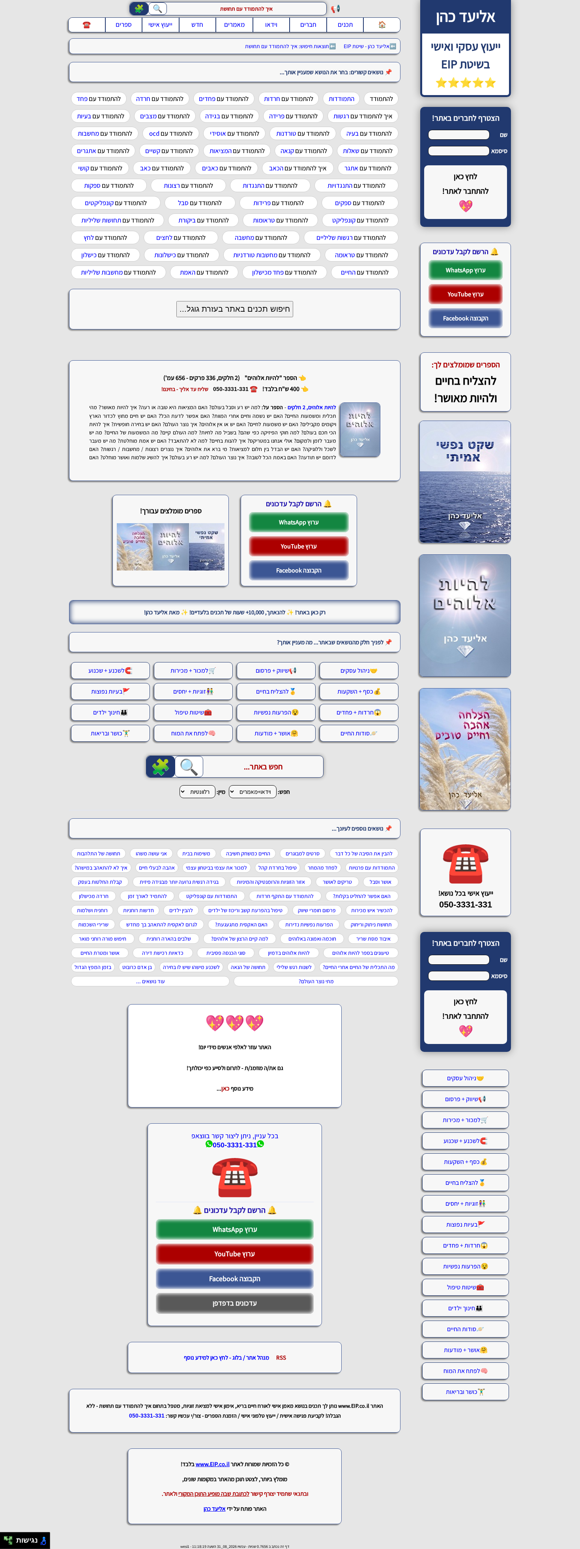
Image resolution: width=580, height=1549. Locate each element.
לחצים (181, 237)
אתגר (367, 168)
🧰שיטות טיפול (465, 1287)
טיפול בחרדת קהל (277, 867)
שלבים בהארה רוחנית (168, 938)
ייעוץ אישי (160, 24)
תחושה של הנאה (248, 967)
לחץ (105, 237)
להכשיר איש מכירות (372, 910)
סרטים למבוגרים (303, 853)
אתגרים (103, 150)
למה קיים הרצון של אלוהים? (239, 938)
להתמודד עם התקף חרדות (285, 896)
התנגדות (270, 185)
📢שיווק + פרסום (465, 1099)
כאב (162, 168)
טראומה (361, 255)
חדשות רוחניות (138, 910)
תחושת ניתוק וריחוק (371, 924)
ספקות (109, 185)
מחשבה (261, 237)
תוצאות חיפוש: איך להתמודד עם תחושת (287, 46)
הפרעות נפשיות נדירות (309, 924)
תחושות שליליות (117, 220)
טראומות (280, 220)
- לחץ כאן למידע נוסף (226, 1357)
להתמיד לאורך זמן (147, 896)
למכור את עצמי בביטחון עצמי (216, 867)
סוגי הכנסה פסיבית (225, 952)
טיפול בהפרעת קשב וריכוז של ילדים (245, 910)
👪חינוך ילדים (465, 1308)
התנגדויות (356, 185)
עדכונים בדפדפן (235, 1303)
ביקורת (203, 220)
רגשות (363, 116)
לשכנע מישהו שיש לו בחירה (191, 967)
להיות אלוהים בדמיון (289, 952)
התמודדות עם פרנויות (372, 867)
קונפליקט (360, 220)
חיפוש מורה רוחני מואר (102, 938)
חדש (197, 24)
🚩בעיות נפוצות (465, 1224)
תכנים (345, 24)
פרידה (293, 116)
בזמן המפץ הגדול (93, 967)
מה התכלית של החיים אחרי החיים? (359, 967)
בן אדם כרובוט (137, 967)
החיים (365, 272)
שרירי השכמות (93, 924)
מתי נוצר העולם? (316, 981)
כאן (225, 1088)
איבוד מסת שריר (373, 938)
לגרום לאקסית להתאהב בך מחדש (161, 924)
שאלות (368, 150)
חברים (308, 24)
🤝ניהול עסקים (465, 1078)
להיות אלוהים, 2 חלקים (312, 407)
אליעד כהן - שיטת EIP (366, 46)
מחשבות (105, 133)
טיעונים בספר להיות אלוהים (360, 952)
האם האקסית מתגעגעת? (241, 924)
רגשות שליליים (351, 237)
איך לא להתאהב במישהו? (101, 867)
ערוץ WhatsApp (466, 270)
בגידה (229, 116)
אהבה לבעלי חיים (157, 867)
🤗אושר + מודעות (466, 1350)
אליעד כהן (215, 1508)
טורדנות (302, 133)
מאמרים (234, 24)
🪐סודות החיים (465, 1329)
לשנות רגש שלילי (294, 967)
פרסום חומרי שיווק (317, 910)
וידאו (271, 24)
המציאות (237, 150)
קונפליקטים (116, 202)
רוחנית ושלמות (92, 910)
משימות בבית (196, 853)
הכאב (298, 168)
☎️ (86, 24)
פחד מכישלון (284, 272)
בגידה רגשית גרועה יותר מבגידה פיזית (179, 881)
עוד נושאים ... (150, 981)
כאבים (226, 168)
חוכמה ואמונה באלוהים (312, 938)
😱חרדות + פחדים (465, 1245)
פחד (99, 98)
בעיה (369, 133)
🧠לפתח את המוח (465, 1371)
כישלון (105, 255)
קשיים (169, 150)
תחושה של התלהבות (98, 853)
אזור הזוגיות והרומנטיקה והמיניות (271, 881)
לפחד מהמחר (322, 867)
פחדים (224, 98)
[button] (6, 1538)
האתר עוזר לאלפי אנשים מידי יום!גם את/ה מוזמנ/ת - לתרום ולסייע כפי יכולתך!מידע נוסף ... (235, 1052)
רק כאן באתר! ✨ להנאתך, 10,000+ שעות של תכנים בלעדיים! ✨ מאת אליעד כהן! (235, 612)
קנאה (304, 150)
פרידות (278, 202)
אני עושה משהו (151, 853)
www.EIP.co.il (213, 1464)
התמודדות (341, 98)
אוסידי (234, 133)
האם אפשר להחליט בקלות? (362, 896)
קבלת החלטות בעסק (100, 881)
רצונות (188, 185)
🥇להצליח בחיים (465, 1183)
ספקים (360, 202)
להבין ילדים (181, 910)
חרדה (159, 98)
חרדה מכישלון (94, 896)
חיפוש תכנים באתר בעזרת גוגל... (235, 309)
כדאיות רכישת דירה (162, 952)
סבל (200, 202)
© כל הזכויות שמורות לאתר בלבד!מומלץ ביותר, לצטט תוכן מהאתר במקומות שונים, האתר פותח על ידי (235, 1486)
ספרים (124, 24)
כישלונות (181, 255)
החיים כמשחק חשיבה (248, 853)
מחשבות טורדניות (272, 255)
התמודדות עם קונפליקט (211, 896)
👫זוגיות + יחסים (465, 1203)
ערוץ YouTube (466, 294)
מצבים (165, 116)
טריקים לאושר (337, 881)
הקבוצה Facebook (465, 318)
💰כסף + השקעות (466, 1162)
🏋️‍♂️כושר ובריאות (465, 1392)
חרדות (288, 98)
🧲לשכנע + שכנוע (465, 1141)
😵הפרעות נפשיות (465, 1266)
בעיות (100, 116)
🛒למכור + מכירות (465, 1120)
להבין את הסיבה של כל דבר (364, 853)
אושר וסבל (380, 881)
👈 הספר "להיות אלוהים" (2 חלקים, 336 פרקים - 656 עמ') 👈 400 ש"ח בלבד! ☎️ (235, 383)
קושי (100, 168)
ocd (171, 133)
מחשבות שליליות (118, 272)
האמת (204, 272)
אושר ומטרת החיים (100, 952)
